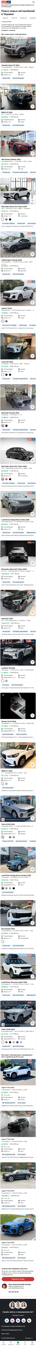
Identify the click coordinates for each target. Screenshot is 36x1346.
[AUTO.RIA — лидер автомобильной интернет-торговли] (6, 2)
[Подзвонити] (29, 1320)
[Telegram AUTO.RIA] (7, 1320)
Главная (3, 1344)
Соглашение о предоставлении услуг (13, 1326)
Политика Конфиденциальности (11, 1330)
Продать (18, 1344)
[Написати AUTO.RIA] (23, 1320)
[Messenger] (12, 1320)
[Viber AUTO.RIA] (18, 1320)
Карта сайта (5, 1334)
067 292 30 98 (13, 1292)
